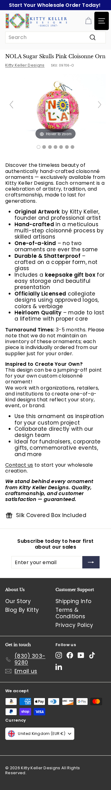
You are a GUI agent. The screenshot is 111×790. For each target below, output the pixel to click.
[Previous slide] (11, 104)
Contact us (19, 464)
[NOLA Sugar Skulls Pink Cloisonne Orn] (38, 147)
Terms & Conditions (70, 613)
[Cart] (88, 21)
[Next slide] (99, 104)
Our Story (18, 601)
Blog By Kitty (22, 610)
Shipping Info (73, 601)
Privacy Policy (74, 625)
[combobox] (55, 37)
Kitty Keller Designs (25, 65)
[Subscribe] (91, 562)
